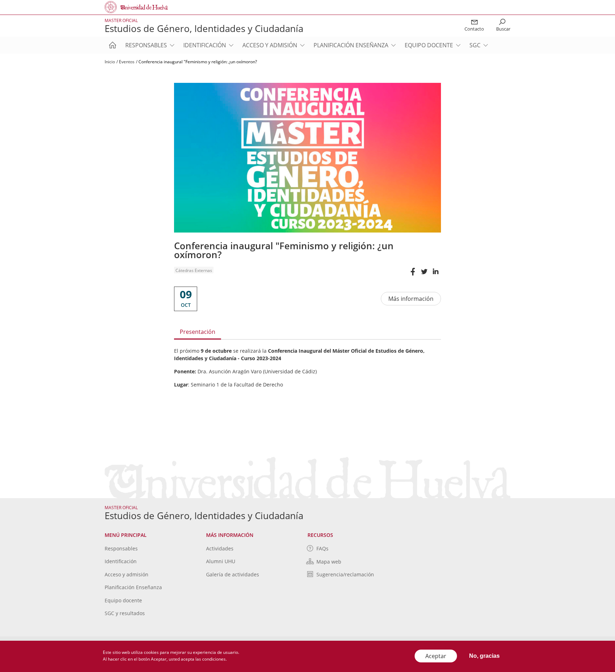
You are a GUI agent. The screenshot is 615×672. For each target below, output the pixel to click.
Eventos (127, 62)
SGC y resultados (125, 613)
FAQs (322, 548)
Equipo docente (429, 45)
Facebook (412, 275)
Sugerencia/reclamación (345, 574)
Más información (410, 299)
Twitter (424, 275)
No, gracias (484, 656)
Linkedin (435, 275)
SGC (474, 45)
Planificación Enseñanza (351, 45)
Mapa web (328, 561)
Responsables (146, 45)
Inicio (110, 62)
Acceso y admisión (269, 45)
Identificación (204, 45)
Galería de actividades (232, 574)
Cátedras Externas (193, 270)
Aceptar (435, 656)
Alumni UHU (220, 561)
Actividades (219, 548)
